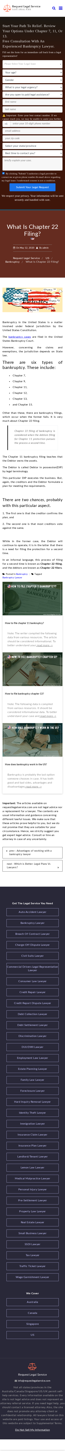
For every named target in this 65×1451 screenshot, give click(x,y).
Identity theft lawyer (32, 1112)
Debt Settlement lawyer (32, 1025)
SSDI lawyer (32, 1244)
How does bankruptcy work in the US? (26, 764)
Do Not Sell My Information (32, 1430)
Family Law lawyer (32, 1080)
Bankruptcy (22, 574)
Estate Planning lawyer (32, 1069)
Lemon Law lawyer (32, 1167)
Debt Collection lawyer (32, 1014)
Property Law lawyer (32, 1211)
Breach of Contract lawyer (32, 934)
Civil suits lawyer (32, 956)
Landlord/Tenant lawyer (32, 1156)
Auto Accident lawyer (32, 912)
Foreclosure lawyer (32, 1091)
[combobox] (32, 64)
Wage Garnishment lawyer (32, 1277)
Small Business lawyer (32, 1233)
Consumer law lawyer (32, 981)
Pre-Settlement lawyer (32, 1200)
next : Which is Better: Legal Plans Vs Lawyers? (28, 866)
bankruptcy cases (19, 337)
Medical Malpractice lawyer (32, 1178)
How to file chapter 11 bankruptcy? (24, 623)
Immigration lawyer (32, 1123)
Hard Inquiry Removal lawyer (32, 1101)
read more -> (44, 645)
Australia (32, 1302)
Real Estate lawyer (32, 1222)
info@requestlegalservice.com (33, 1381)
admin (45, 248)
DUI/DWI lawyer (32, 1047)
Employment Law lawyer (32, 1058)
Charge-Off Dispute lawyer (32, 945)
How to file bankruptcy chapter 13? (24, 694)
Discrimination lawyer (32, 1036)
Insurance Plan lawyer (32, 1145)
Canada (32, 1313)
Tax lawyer (33, 1255)
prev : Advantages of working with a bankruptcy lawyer (30, 853)
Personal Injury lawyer (32, 1189)
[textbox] (32, 63)
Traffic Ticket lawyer (32, 1266)
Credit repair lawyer (33, 992)
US (32, 1335)
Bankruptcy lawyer (12, 578)
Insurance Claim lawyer (32, 1134)
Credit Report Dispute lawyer (32, 1003)
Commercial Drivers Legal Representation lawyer (32, 969)
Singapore (32, 1324)
